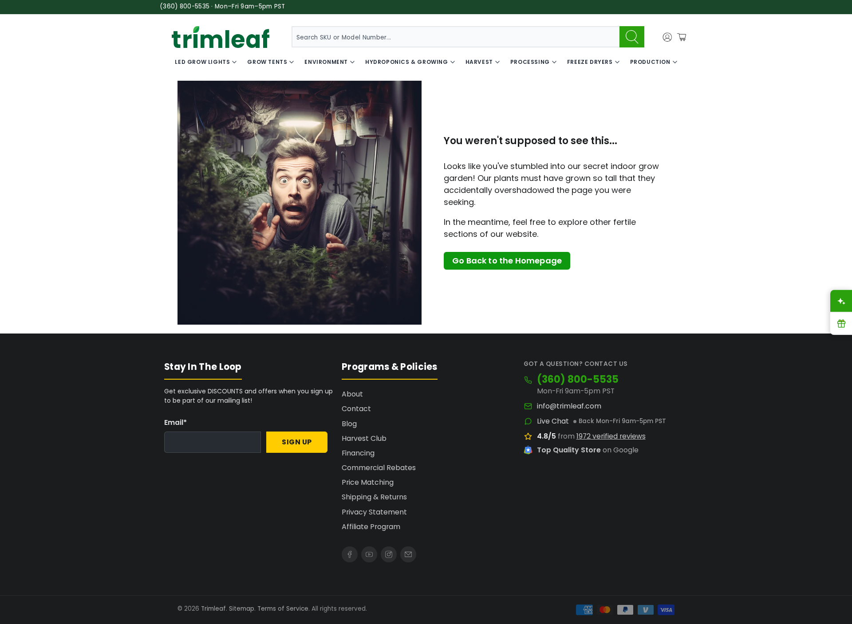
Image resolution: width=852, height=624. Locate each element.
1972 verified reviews (611, 436)
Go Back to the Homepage (507, 260)
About (352, 394)
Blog (349, 424)
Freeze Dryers (590, 62)
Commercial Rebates (379, 468)
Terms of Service (282, 608)
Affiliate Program (371, 527)
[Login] (667, 37)
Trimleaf (213, 608)
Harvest (479, 62)
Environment (326, 62)
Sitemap (241, 608)
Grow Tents (267, 62)
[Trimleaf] (220, 37)
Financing (358, 453)
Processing (530, 62)
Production (650, 62)
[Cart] (681, 37)
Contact (356, 409)
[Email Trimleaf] (408, 554)
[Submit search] (631, 36)
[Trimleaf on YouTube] (369, 554)
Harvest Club (364, 438)
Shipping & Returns (374, 497)
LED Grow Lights (202, 62)
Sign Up (297, 442)
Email (175, 422)
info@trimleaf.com (569, 406)
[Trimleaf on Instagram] (389, 554)
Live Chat (553, 421)
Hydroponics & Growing (406, 62)
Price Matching (368, 482)
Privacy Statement (374, 512)
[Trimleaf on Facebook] (350, 554)
